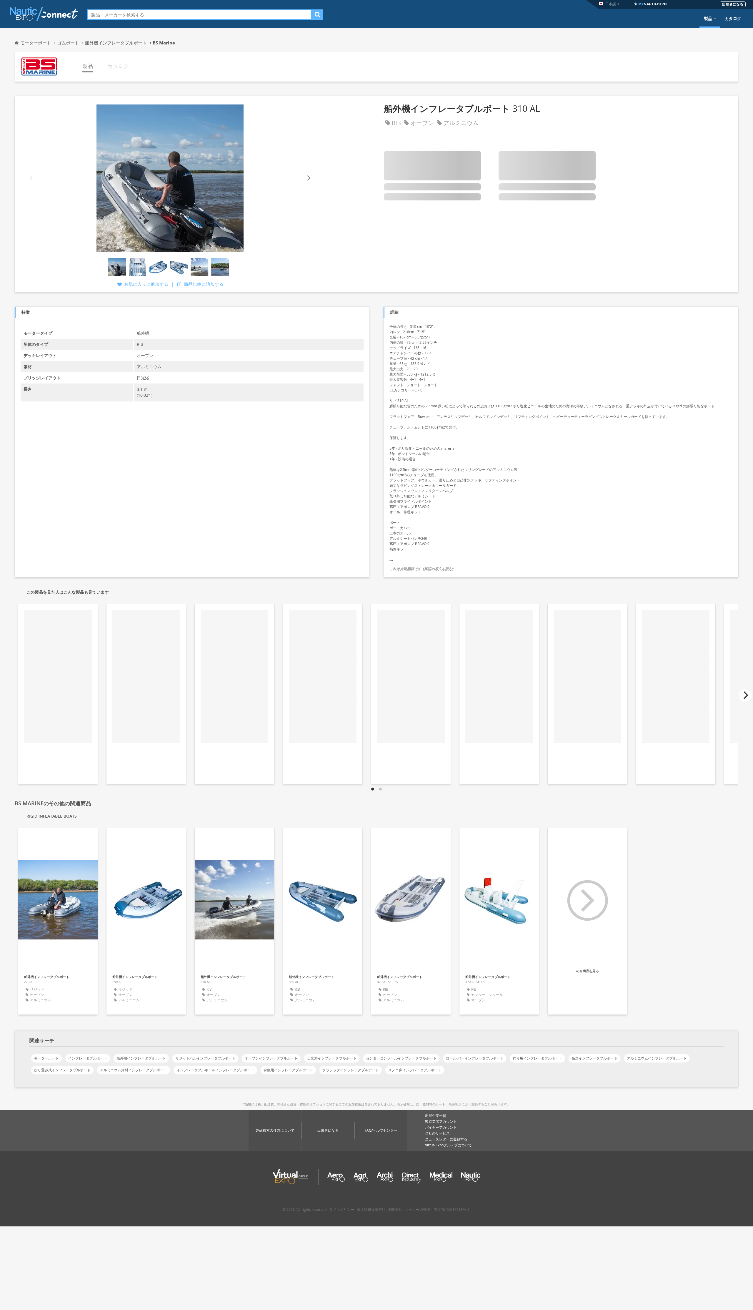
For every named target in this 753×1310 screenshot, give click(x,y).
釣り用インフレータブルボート (537, 1058)
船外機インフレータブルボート (141, 1058)
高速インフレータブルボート (594, 1058)
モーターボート (46, 1058)
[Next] (308, 177)
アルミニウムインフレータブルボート (657, 1058)
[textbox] (199, 14)
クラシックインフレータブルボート (350, 1069)
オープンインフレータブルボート (271, 1058)
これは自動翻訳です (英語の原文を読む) (421, 568)
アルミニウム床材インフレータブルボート (133, 1069)
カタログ (733, 18)
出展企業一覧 (435, 1115)
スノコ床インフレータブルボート (414, 1069)
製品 (708, 18)
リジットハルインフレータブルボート (205, 1058)
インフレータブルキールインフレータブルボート (215, 1069)
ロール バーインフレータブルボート (474, 1058)
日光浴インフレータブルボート (331, 1058)
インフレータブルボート (87, 1058)
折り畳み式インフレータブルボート (62, 1069)
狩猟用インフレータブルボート (288, 1069)
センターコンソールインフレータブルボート (401, 1058)
